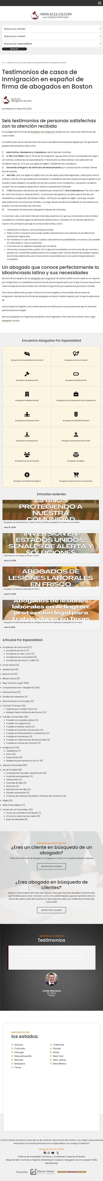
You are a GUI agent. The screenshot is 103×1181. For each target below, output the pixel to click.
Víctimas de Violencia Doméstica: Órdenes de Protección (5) (36, 796)
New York (58, 1056)
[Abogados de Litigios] (76, 457)
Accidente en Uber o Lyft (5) (20, 653)
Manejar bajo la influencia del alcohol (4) (26, 712)
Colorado (19, 1048)
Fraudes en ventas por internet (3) (23, 743)
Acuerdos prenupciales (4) (19, 776)
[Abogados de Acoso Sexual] (76, 356)
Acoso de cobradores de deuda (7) (23, 812)
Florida (57, 1048)
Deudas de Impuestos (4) (15, 696)
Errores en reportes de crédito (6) (23, 816)
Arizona (18, 1044)
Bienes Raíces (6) (11, 678)
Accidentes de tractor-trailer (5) (22, 660)
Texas (17, 1067)
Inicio (4, 63)
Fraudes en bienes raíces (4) (20, 726)
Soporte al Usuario (76, 1156)
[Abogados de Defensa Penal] (27, 417)
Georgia (19, 1052)
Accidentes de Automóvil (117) (17, 647)
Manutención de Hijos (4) (18, 789)
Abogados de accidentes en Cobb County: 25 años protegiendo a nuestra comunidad (41, 522)
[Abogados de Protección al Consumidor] (76, 477)
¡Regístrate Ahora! (51, 866)
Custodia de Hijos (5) (16, 782)
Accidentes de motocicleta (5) (21, 657)
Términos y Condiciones (53, 1156)
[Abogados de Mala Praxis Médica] (27, 477)
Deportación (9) (14, 757)
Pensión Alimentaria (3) (17, 792)
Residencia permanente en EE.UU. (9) (24, 760)
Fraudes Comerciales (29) (15, 716)
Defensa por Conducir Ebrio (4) (21, 709)
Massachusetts (23, 1056)
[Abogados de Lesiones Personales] (76, 437)
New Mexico (59, 1063)
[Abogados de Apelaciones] (27, 376)
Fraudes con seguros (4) (18, 723)
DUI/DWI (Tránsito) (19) (14, 705)
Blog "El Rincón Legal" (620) (16, 683)
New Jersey (59, 1059)
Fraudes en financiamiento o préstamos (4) (27, 733)
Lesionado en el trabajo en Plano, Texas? (21, 555)
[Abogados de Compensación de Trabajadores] (76, 397)
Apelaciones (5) (10, 669)
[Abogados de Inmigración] (27, 437)
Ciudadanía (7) (13, 750)
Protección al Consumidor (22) (18, 809)
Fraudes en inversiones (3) (19, 736)
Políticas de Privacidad (29, 1156)
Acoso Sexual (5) (11, 664)
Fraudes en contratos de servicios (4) (24, 729)
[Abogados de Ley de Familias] (27, 457)
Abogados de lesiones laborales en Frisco (22, 589)
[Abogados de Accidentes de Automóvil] (27, 356)
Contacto (26, 1159)
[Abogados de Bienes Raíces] (27, 397)
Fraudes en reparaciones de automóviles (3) (28, 739)
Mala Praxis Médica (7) (14, 805)
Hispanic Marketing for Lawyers (47, 1159)
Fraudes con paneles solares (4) (22, 720)
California (58, 1044)
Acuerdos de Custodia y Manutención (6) (26, 773)
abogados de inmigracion (42, 131)
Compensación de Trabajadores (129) (21, 687)
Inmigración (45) (11, 747)
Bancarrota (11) (10, 674)
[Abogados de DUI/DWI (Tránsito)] (76, 417)
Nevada (18, 1059)
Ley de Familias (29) (12, 769)
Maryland (19, 1063)
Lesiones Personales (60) (15, 765)
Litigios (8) (8, 800)
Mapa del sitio (13, 1159)
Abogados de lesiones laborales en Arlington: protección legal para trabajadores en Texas (43, 622)
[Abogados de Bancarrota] (76, 376)
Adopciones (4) (14, 779)
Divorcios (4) (12, 786)
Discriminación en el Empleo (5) (18, 701)
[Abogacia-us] (51, 15)
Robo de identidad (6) (17, 819)
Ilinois (56, 1052)
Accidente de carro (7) (17, 650)
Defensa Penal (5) (11, 692)
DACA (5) (11, 754)
